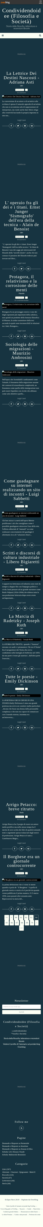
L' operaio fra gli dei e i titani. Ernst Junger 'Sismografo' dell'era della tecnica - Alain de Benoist (21, 215)
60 (16, 917)
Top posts (22, 1209)
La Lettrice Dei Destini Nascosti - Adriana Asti (21, 78)
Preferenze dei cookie (34, 1214)
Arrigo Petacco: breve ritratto (21, 806)
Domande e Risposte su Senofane (15, 1146)
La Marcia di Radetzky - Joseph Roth (21, 620)
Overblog (34, 1200)
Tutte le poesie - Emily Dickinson (21, 679)
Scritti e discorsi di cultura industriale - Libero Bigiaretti (21, 557)
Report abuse (37, 1209)
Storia (21, 812)
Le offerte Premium (7, 1214)
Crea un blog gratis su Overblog (9, 1209)
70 (32, 923)
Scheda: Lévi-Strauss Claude (13, 1152)
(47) (7, 1178)
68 (22, 923)
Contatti (29, 1209)
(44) (8, 1181)
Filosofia (21, 293)
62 (26, 917)
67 (17, 923)
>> (21, 928)
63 (31, 917)
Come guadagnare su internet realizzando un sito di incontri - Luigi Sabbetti (21, 489)
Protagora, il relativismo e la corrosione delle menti (21, 283)
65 (7, 923)
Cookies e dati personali (20, 1214)
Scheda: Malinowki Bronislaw (14, 1155)
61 (21, 917)
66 (12, 923)
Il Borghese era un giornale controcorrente (21, 861)
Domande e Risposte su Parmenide (15, 1143)
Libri (21, 86)
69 (27, 923)
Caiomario (23, 1044)
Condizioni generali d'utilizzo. (11, 1212)
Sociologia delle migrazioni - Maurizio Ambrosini (22, 351)
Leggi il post (21, 120)
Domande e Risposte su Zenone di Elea (17, 1149)
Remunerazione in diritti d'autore (29, 1212)
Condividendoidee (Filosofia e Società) (21, 15)
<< (7, 917)
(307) (6, 1169)
